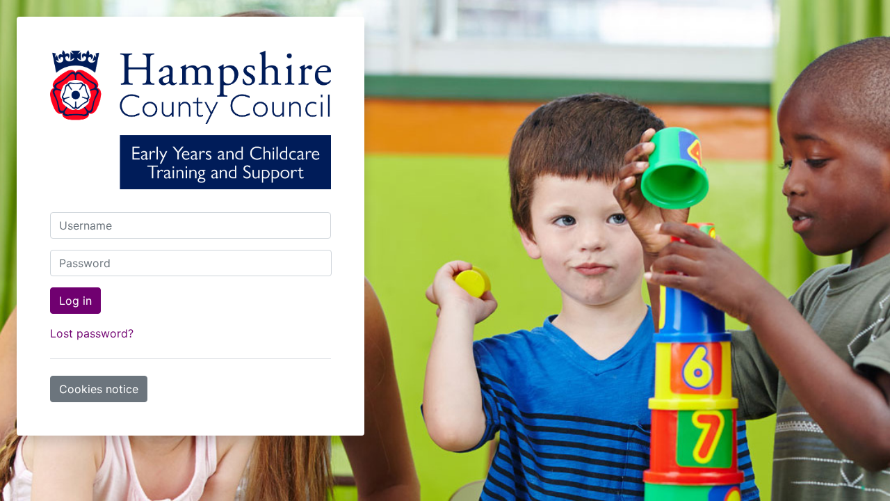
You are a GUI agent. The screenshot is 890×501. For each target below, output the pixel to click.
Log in (75, 301)
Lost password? (92, 333)
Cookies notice (98, 389)
